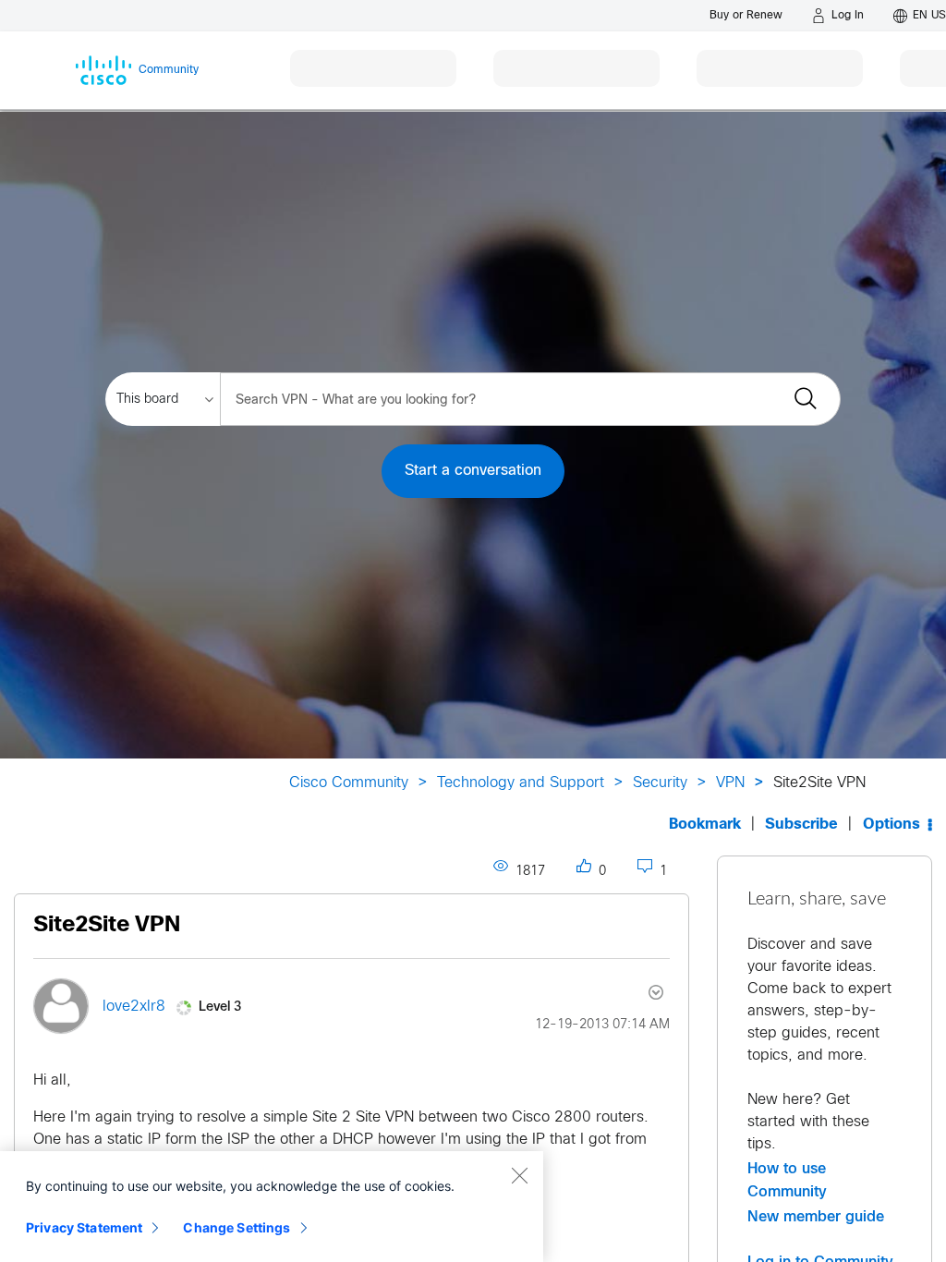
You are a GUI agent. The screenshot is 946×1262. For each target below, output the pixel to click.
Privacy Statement (84, 1227)
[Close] (519, 1175)
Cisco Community (348, 783)
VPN (730, 783)
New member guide (815, 1217)
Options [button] (891, 824)
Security (660, 783)
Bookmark (705, 824)
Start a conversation (473, 471)
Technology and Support (520, 783)
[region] (271, 1206)
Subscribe (801, 824)
